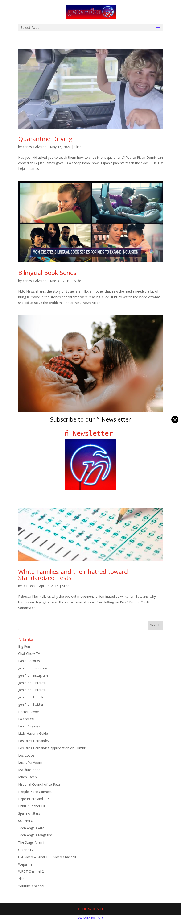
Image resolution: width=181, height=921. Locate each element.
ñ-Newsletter (91, 433)
